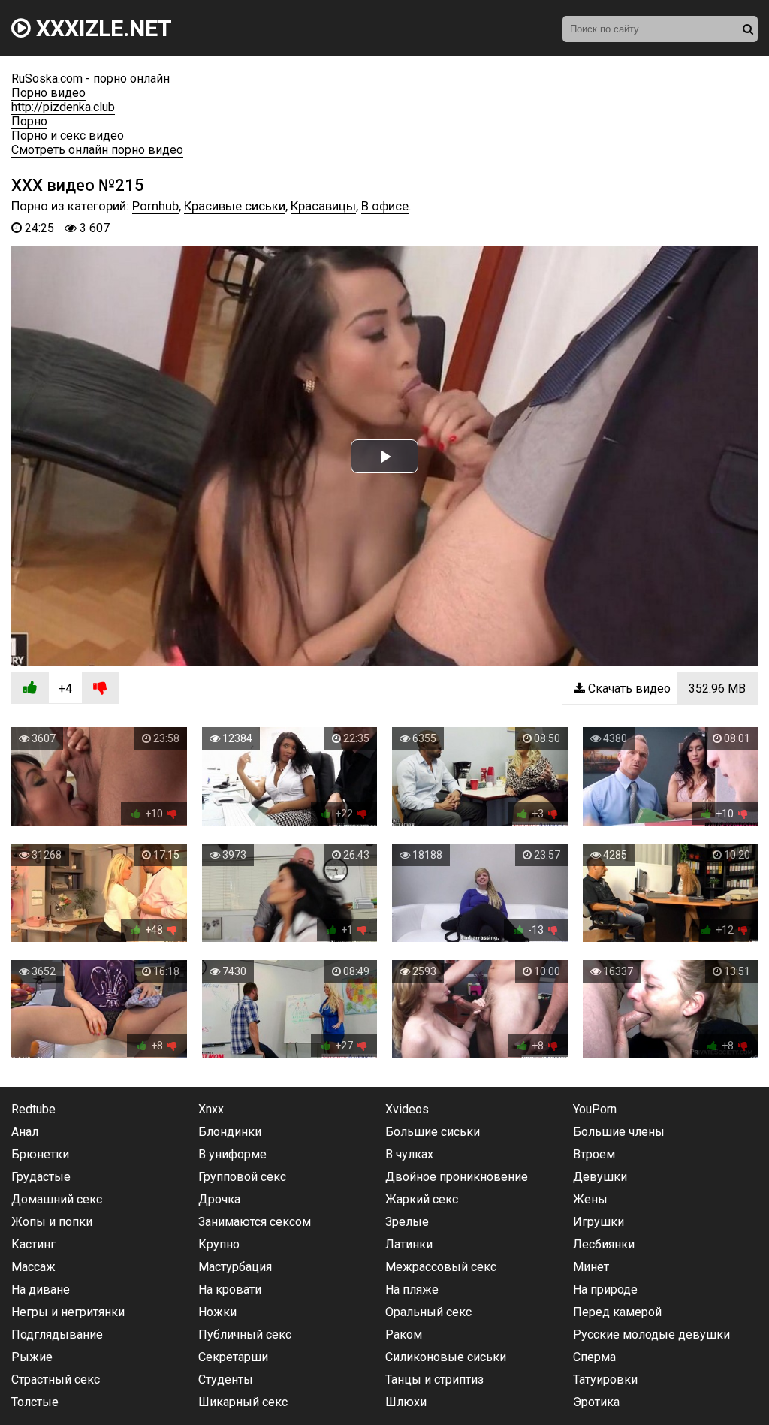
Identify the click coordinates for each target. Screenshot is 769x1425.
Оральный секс (428, 1312)
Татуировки (605, 1379)
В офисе (385, 205)
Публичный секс (244, 1334)
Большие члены (619, 1132)
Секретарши (233, 1357)
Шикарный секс (243, 1402)
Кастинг (33, 1244)
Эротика (596, 1402)
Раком (403, 1334)
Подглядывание (57, 1334)
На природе (605, 1289)
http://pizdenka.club (63, 107)
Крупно (219, 1244)
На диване (40, 1289)
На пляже (412, 1289)
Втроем (594, 1154)
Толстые (35, 1402)
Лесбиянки (604, 1244)
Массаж (33, 1267)
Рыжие (32, 1357)
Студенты (225, 1379)
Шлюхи (406, 1402)
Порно (29, 121)
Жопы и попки (51, 1222)
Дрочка (219, 1199)
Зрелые (407, 1222)
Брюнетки (40, 1154)
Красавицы (323, 205)
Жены (590, 1199)
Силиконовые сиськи (445, 1357)
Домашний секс (56, 1199)
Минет (591, 1267)
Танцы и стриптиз (434, 1379)
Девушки (600, 1177)
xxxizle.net (101, 28)
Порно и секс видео (67, 135)
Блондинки (229, 1132)
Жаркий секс (421, 1199)
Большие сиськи (432, 1132)
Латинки (409, 1244)
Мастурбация (235, 1267)
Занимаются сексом (254, 1222)
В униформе (232, 1154)
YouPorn (595, 1109)
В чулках (409, 1154)
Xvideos (407, 1109)
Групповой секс (242, 1177)
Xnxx (211, 1109)
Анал (24, 1132)
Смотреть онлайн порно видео (97, 150)
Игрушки (598, 1222)
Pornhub (155, 205)
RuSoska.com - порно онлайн (90, 78)
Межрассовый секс (440, 1267)
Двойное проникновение (456, 1177)
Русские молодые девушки (651, 1334)
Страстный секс (55, 1379)
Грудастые (41, 1177)
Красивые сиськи (234, 205)
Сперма (594, 1357)
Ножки (217, 1312)
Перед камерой (617, 1312)
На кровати (229, 1289)
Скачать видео (665, 688)
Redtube (33, 1109)
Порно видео (48, 93)
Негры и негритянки (68, 1312)
